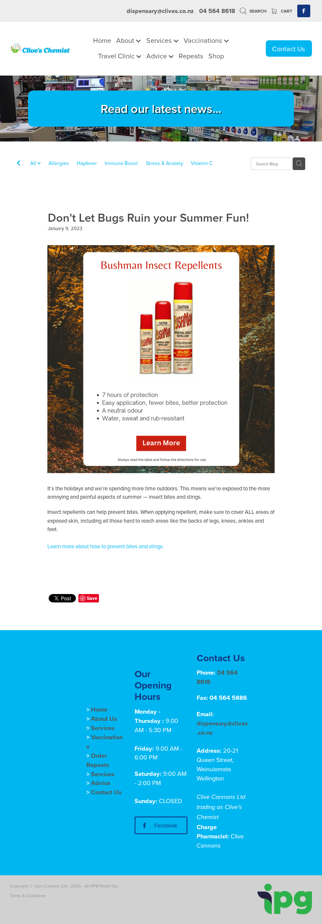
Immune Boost (121, 163)
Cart (286, 11)
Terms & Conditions (28, 895)
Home (102, 40)
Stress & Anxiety (164, 163)
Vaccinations (204, 40)
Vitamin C (202, 163)
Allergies (59, 163)
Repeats (191, 55)
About (126, 40)
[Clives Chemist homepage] (40, 48)
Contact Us (288, 48)
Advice (157, 55)
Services (160, 40)
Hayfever (87, 163)
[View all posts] (18, 164)
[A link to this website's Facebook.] (303, 11)
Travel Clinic (117, 55)
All (33, 163)
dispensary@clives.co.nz (160, 10)
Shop (216, 55)
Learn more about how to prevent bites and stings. (105, 546)
